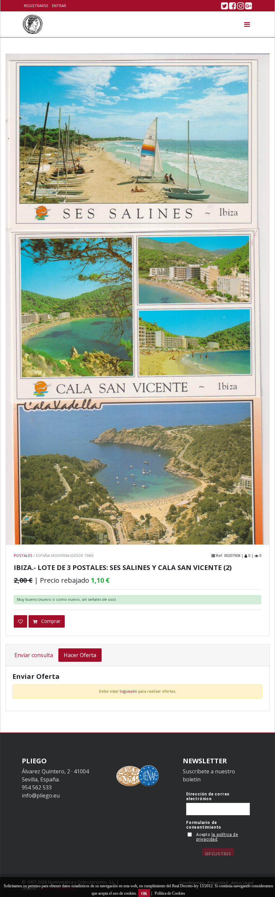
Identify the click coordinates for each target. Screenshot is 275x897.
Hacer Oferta (80, 655)
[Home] (33, 24)
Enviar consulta (33, 655)
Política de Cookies (170, 893)
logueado (128, 691)
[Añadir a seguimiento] (20, 621)
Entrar (59, 5)
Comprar (50, 621)
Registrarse (36, 5)
